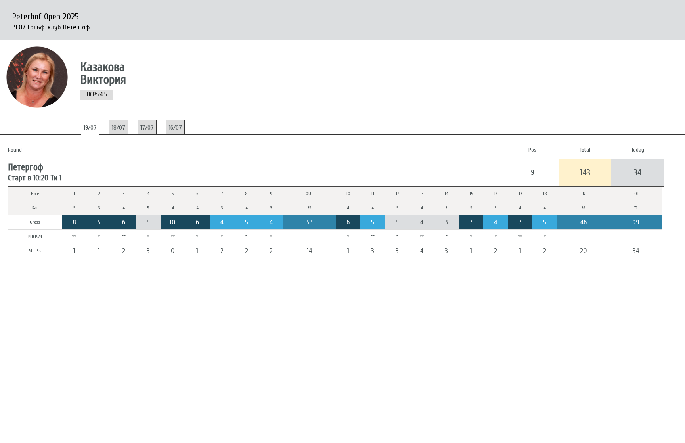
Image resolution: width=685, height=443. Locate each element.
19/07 (90, 127)
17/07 (147, 127)
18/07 (118, 127)
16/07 (175, 127)
